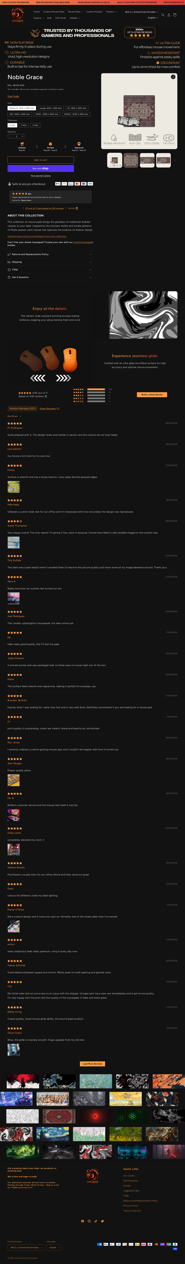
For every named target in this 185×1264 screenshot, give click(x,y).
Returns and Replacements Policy (140, 1200)
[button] (75, 12)
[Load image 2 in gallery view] (131, 160)
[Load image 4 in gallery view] (163, 160)
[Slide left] (104, 160)
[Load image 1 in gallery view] (114, 160)
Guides (127, 1185)
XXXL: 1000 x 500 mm (47, 114)
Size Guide (13, 96)
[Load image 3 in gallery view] (147, 160)
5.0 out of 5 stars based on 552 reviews (44, 208)
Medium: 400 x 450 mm (22, 108)
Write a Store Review (152, 394)
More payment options (41, 176)
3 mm (24, 125)
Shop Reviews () (50, 408)
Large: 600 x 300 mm (51, 108)
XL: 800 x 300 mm (76, 108)
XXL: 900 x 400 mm (20, 114)
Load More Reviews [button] (92, 1064)
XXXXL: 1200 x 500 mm (76, 114)
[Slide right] (174, 160)
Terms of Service (132, 1210)
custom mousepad (83, 242)
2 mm (12, 125)
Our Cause (128, 1175)
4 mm (35, 125)
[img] (33, 393)
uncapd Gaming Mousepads (26, 1258)
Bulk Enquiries (130, 1180)
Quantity (12, 132)
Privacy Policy (130, 1205)
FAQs (126, 1195)
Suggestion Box (131, 1190)
